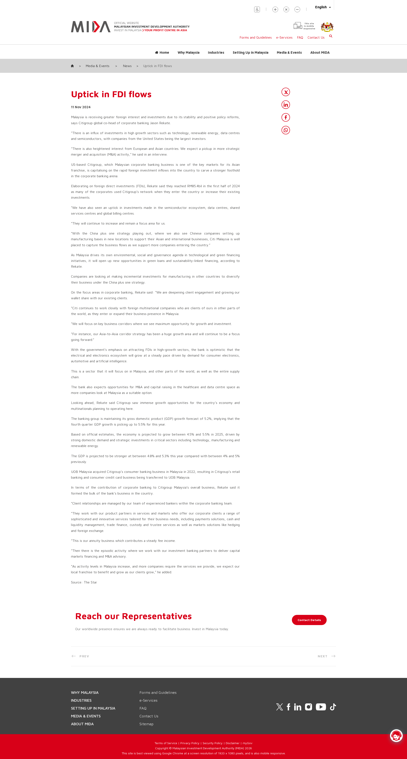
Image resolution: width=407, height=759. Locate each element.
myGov (247, 743)
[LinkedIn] (286, 104)
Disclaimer (233, 743)
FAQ (300, 37)
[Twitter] (286, 92)
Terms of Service (166, 743)
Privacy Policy (189, 743)
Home (164, 52)
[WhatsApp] (286, 130)
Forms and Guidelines (256, 37)
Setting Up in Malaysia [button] (250, 52)
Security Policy (213, 743)
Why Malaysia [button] (188, 52)
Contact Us (316, 37)
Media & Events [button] (289, 52)
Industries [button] (216, 52)
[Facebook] (286, 117)
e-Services (284, 37)
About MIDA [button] (320, 52)
